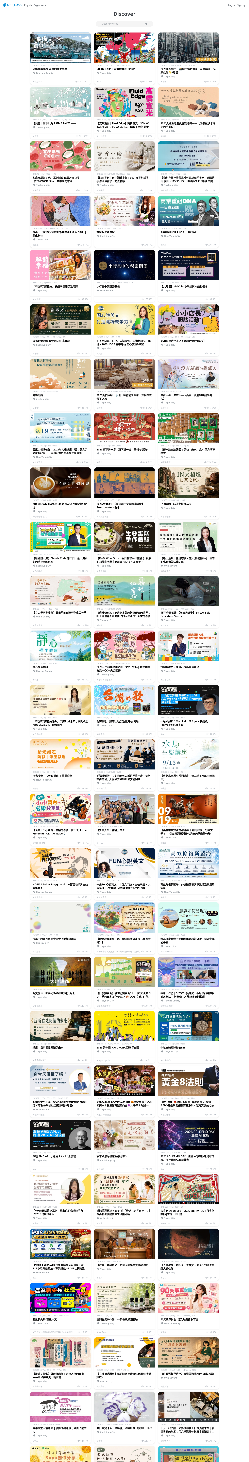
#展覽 (35, 136)
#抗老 (163, 897)
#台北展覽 (101, 136)
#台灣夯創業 (39, 1114)
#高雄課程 (38, 571)
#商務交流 (101, 788)
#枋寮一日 (38, 81)
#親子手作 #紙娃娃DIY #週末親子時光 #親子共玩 (119, 951)
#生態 (163, 788)
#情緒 (35, 1440)
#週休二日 (38, 1223)
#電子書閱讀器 (40, 1060)
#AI (162, 734)
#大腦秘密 (38, 734)
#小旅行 (36, 407)
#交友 (163, 1277)
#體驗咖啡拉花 (40, 516)
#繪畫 (35, 244)
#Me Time (102, 1332)
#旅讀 (163, 842)
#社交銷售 (165, 1114)
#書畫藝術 (38, 1386)
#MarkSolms (167, 951)
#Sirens (164, 625)
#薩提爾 (164, 1386)
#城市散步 (165, 516)
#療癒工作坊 (166, 1005)
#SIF (99, 81)
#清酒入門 (165, 1440)
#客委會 (36, 190)
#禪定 (35, 679)
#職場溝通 (165, 571)
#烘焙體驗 (101, 571)
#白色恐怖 (38, 462)
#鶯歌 (35, 788)
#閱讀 (99, 625)
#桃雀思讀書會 (104, 1005)
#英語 (99, 353)
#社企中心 (165, 1060)
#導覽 (163, 81)
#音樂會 (36, 951)
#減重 (99, 1223)
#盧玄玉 (164, 407)
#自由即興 (38, 897)
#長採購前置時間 (169, 190)
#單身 (99, 1277)
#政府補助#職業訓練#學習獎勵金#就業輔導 (53, 1332)
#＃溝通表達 (103, 516)
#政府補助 (101, 1386)
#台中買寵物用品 (105, 679)
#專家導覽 (165, 462)
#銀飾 (99, 1440)
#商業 (163, 244)
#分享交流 (165, 679)
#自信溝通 (101, 897)
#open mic (166, 1223)
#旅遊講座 (38, 1005)
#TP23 (100, 842)
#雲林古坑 (38, 625)
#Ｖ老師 (36, 299)
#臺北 (99, 462)
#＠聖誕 (100, 1169)
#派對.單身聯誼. (104, 1114)
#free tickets (39, 842)
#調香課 (100, 190)
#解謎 (163, 136)
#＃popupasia (103, 1060)
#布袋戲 (100, 734)
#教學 (35, 353)
